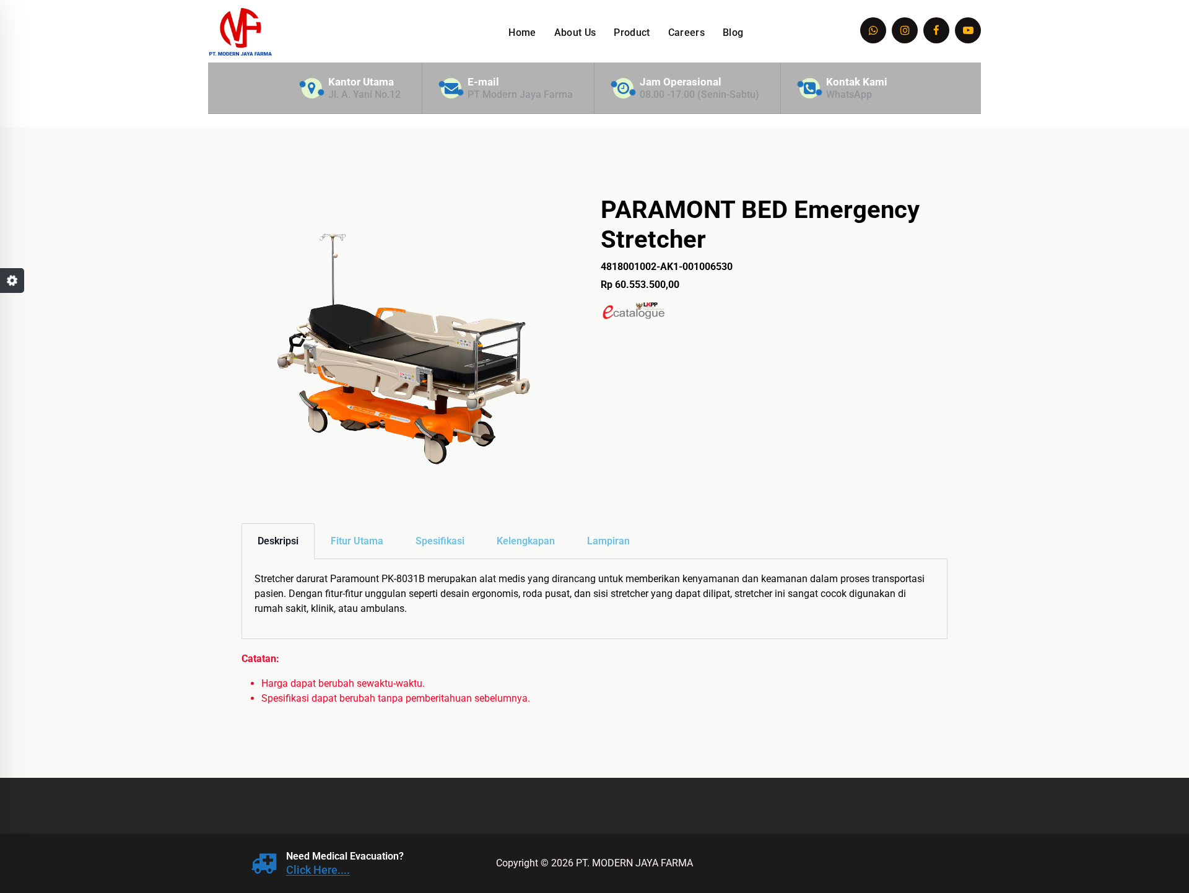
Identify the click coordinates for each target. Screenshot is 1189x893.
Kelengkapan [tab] (526, 541)
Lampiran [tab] (608, 541)
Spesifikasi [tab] (440, 541)
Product (632, 32)
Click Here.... (318, 869)
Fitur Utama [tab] (357, 541)
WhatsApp (849, 94)
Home (522, 32)
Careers (686, 32)
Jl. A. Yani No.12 (364, 94)
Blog (733, 32)
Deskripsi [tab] (278, 541)
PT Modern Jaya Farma (520, 94)
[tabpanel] (594, 599)
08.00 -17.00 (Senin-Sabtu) (699, 94)
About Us (575, 32)
